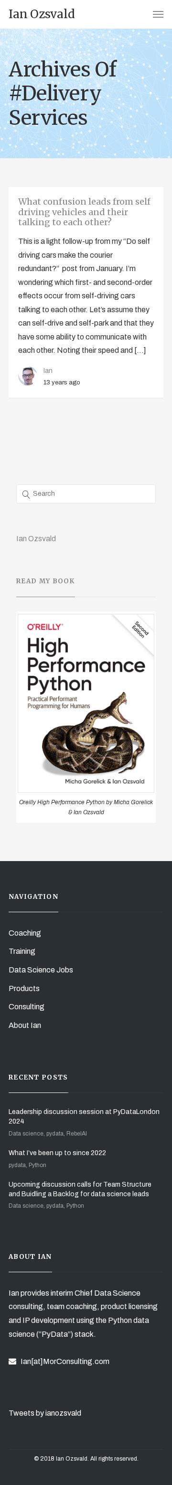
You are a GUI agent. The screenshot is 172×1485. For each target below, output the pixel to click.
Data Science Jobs (41, 970)
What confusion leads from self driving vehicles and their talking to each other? (84, 212)
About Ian (25, 1025)
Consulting (26, 1007)
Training (22, 951)
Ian (48, 370)
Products (24, 988)
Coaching (25, 933)
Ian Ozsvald (36, 539)
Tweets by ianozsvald (45, 1413)
